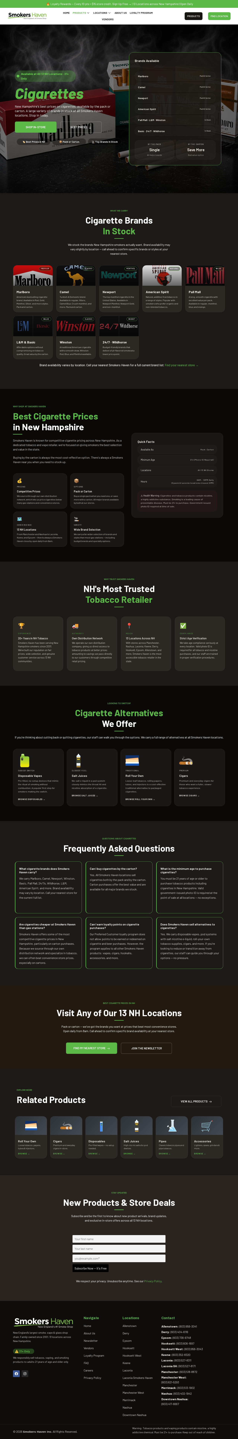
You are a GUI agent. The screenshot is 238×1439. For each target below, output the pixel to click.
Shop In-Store (36, 127)
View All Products (194, 1101)
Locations (100, 12)
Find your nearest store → (182, 365)
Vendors (108, 19)
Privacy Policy (152, 1281)
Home (66, 12)
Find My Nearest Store (89, 1048)
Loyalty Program (141, 12)
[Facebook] (16, 1373)
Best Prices (78, 127)
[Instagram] (25, 1373)
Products (79, 12)
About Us (121, 12)
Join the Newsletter (146, 1048)
